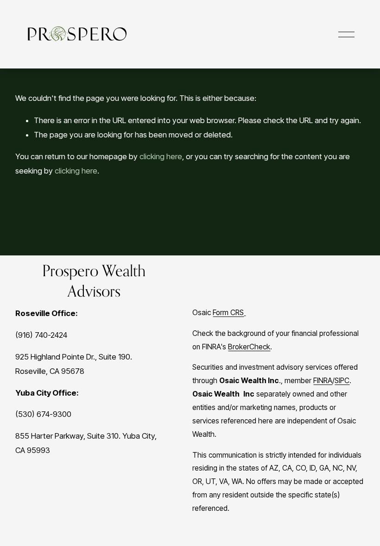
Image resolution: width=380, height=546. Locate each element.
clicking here (160, 156)
